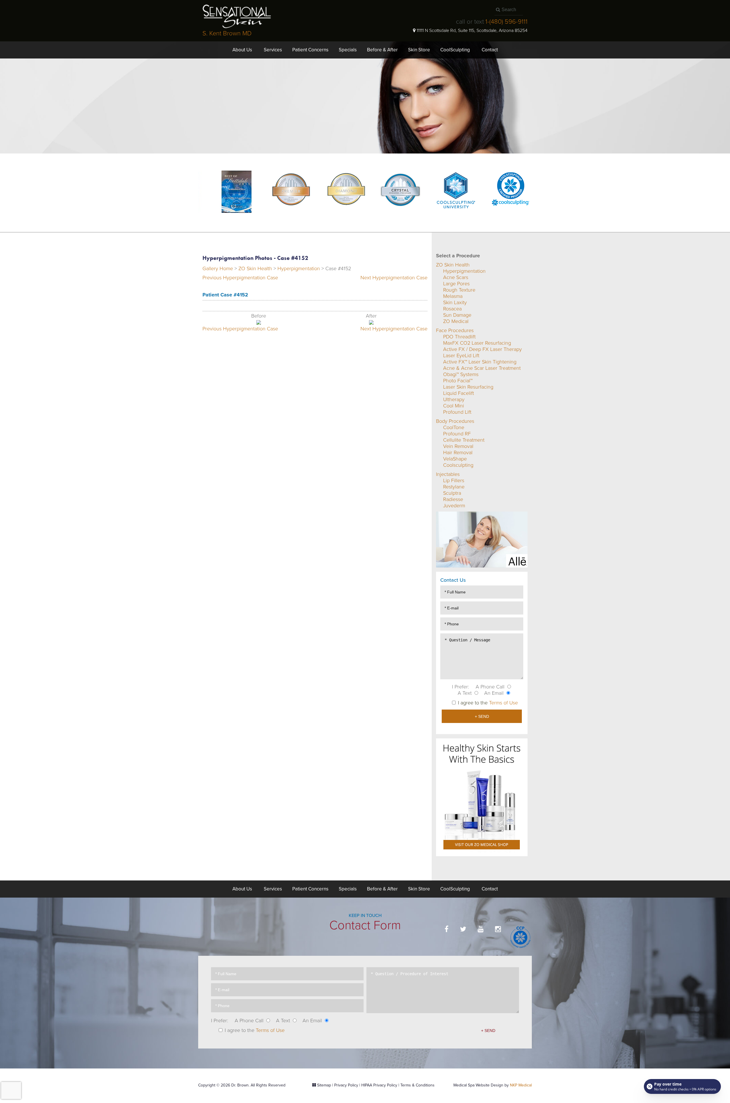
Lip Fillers (453, 480)
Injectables (448, 474)
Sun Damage (457, 315)
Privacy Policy (346, 1085)
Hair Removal (458, 452)
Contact (490, 50)
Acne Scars (455, 277)
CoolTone (453, 427)
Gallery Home (217, 268)
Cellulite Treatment (463, 440)
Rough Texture (459, 290)
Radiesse (453, 499)
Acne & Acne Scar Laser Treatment (482, 368)
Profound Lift (457, 412)
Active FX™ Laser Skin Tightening (479, 362)
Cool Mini (453, 406)
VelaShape (455, 459)
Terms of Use (503, 703)
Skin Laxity (455, 302)
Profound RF (457, 434)
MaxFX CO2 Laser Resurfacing (477, 343)
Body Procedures (455, 421)
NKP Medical (521, 1085)
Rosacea (452, 309)
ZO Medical (456, 321)
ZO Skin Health (255, 268)
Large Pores (456, 283)
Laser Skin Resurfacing (468, 387)
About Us (242, 50)
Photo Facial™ (458, 380)
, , (472, 30)
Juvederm (454, 505)
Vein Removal (458, 446)
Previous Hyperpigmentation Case (240, 277)
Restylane (454, 487)
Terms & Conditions (417, 1085)
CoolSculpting (455, 50)
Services (273, 50)
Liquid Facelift (458, 393)
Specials (348, 50)
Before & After (382, 50)
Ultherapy (454, 399)
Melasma (453, 296)
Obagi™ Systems (460, 374)
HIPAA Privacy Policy (379, 1085)
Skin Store (419, 50)
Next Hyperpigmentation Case (393, 277)
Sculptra (452, 493)
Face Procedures (455, 330)
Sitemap (324, 1085)
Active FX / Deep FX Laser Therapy (482, 349)
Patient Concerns (310, 50)
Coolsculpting (458, 465)
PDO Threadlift (459, 337)
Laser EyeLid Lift (461, 355)
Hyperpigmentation (298, 268)
